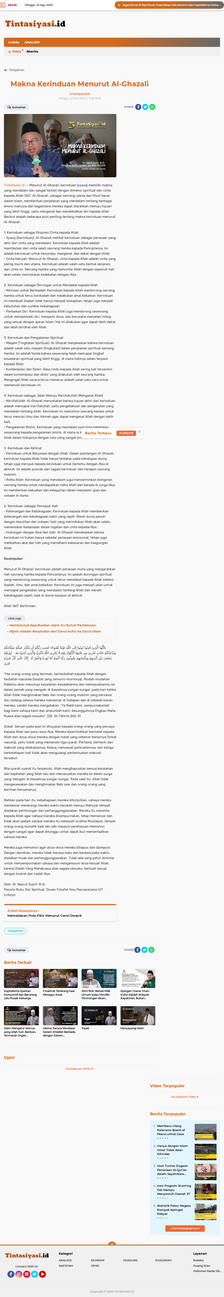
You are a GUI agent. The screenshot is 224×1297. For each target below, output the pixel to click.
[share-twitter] (145, 107)
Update (127, 433)
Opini (9, 1057)
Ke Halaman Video (184, 1096)
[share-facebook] (138, 107)
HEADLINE (130, 1260)
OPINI (95, 1265)
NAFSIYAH (66, 1265)
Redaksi (198, 1260)
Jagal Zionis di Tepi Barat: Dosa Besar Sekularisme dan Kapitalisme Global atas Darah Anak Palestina (171, 5)
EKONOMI (98, 1260)
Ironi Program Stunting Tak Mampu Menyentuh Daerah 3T (174, 1189)
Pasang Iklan (201, 1265)
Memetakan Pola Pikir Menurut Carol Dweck (44, 915)
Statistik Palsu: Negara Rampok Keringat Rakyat (174, 1209)
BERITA (33, 51)
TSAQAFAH (15, 931)
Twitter (36, 1280)
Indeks (13, 42)
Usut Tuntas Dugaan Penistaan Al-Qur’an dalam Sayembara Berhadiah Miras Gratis (174, 1170)
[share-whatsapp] (152, 107)
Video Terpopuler (167, 1086)
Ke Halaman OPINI (78, 1068)
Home (12, 5)
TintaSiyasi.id (14, 185)
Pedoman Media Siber (207, 1271)
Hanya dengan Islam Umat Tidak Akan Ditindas (172, 1149)
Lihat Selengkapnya (184, 1228)
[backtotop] (112, 1245)
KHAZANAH (163, 1260)
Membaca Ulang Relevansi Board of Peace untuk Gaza (171, 1129)
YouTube (45, 1280)
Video (16, 51)
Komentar (19, 107)
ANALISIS (32, 42)
